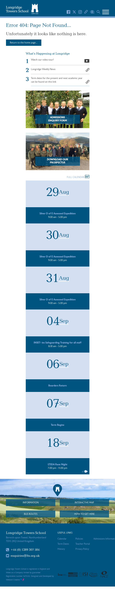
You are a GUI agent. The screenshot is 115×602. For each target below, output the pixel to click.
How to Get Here (84, 514)
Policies (79, 538)
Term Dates (63, 543)
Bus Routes (30, 514)
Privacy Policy (82, 548)
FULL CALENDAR (76, 177)
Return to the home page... (23, 42)
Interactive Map (84, 502)
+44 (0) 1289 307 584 (25, 550)
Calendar (62, 538)
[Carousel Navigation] (86, 472)
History (61, 548)
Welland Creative (13, 580)
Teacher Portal (82, 543)
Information (31, 502)
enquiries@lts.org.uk (25, 556)
